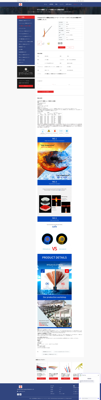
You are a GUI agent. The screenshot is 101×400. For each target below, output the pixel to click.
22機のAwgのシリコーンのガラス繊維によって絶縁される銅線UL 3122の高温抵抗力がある (65, 375)
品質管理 (51, 391)
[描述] (81, 4)
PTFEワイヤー (21, 62)
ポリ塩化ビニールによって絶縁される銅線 (26, 41)
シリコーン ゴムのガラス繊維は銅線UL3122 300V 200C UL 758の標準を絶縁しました (77, 375)
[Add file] (80, 398)
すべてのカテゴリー (76, 393)
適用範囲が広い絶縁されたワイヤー (25, 20)
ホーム (29, 11)
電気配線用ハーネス (22, 46)
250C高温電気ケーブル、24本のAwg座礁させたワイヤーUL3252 (41, 374)
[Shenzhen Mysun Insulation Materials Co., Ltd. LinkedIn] (78, 1)
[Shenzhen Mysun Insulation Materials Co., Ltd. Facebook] (59, 43)
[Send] (98, 398)
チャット (26, 85)
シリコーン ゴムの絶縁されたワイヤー (25, 36)
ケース (60, 389)
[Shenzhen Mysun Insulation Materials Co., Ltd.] (20, 4)
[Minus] (98, 375)
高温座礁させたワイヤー (47, 351)
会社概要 (51, 387)
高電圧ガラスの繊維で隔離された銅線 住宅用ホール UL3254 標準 (53, 374)
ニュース (60, 387)
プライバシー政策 (61, 393)
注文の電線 (20, 49)
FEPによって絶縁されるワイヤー (24, 54)
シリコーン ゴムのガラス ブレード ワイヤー (61, 351)
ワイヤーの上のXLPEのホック (24, 33)
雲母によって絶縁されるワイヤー (24, 44)
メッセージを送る (45, 91)
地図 (59, 391)
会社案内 (51, 389)
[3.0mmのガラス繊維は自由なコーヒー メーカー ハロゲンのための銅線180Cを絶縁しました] (46, 30)
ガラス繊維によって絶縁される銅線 (36, 11)
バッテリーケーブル (22, 28)
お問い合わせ (52, 393)
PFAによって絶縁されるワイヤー (24, 57)
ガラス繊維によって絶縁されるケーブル (49, 354)
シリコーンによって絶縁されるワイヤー (25, 23)
